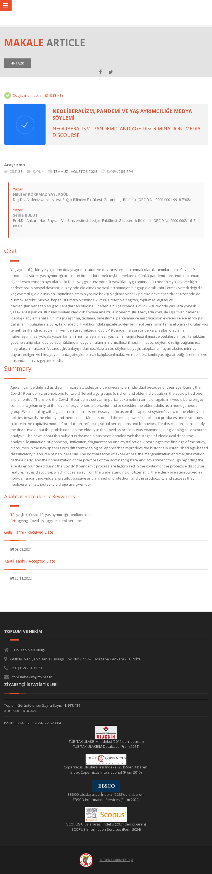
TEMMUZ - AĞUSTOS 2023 (75, 171)
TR (12, 514)
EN (12, 520)
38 (20, 171)
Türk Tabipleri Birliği (28, 649)
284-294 (126, 171)
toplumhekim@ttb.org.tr (32, 676)
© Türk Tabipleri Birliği (116, 860)
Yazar (18, 189)
